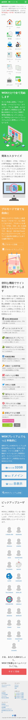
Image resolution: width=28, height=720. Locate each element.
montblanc (9, 568)
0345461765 (9, 603)
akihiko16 (18, 615)
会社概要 (4, 707)
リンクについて (5, 705)
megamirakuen (18, 638)
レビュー (18, 39)
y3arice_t (18, 603)
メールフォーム (10, 72)
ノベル (10, 49)
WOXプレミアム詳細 (13, 493)
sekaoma (9, 615)
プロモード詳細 (11, 244)
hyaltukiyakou (18, 557)
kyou (18, 626)
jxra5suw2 (19, 580)
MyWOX (16, 686)
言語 (16, 688)
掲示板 (10, 39)
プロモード (4, 686)
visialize (18, 545)
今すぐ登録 (14, 671)
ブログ (18, 27)
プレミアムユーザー (6, 685)
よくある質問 (5, 694)
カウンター (10, 85)
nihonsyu (9, 545)
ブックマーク (18, 60)
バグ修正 (20, 693)
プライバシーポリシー (7, 708)
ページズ (18, 72)
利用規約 (4, 704)
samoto (18, 568)
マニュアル (4, 696)
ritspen (9, 626)
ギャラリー (18, 49)
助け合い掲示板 (5, 697)
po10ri (9, 580)
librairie (9, 638)
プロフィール (10, 60)
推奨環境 (4, 693)
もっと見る (23, 699)
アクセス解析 (18, 85)
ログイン (17, 685)
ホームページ (10, 27)
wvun (9, 557)
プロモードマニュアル (13, 249)
